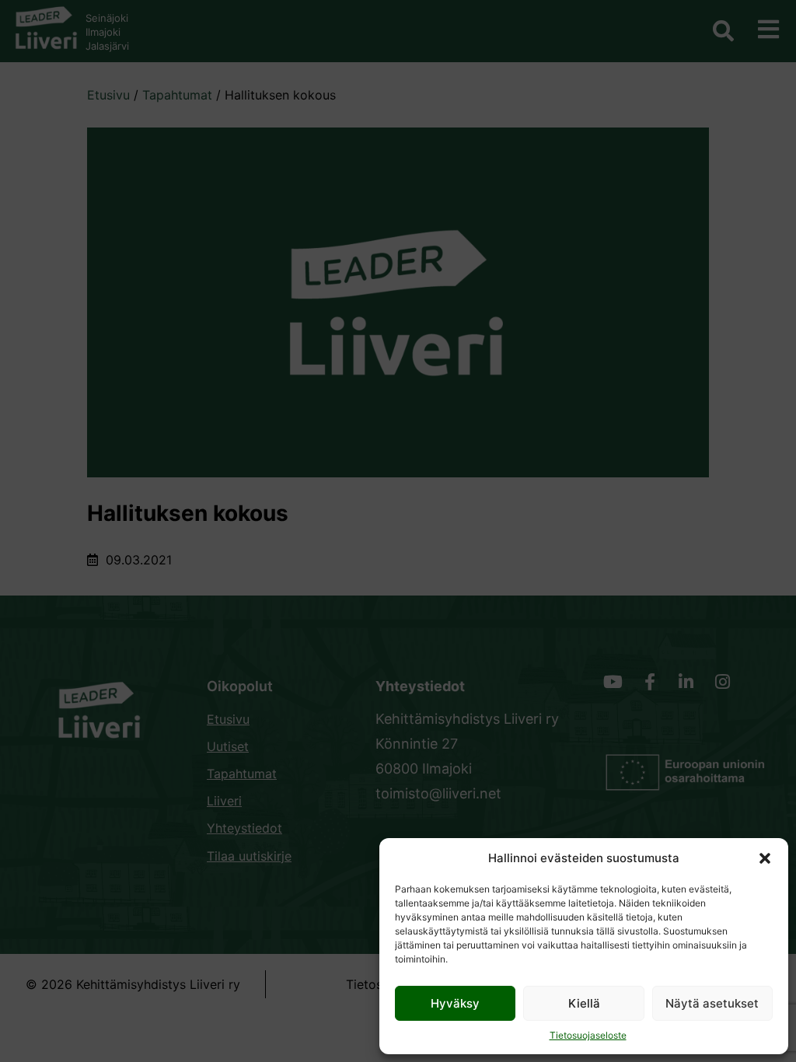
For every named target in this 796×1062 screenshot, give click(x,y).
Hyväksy (455, 1003)
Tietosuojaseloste (588, 1035)
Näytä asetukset (712, 1003)
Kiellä (584, 1003)
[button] (765, 858)
